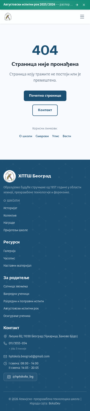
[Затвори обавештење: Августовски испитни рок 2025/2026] (84, 4)
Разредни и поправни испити (23, 301)
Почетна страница (45, 96)
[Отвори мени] (82, 16)
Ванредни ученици (16, 294)
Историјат (10, 208)
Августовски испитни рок (21, 308)
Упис (55, 136)
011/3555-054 (18, 343)
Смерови (42, 136)
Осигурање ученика (16, 316)
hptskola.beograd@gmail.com (29, 356)
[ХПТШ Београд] (7, 16)
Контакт (45, 110)
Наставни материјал (17, 265)
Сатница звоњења (15, 286)
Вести (67, 136)
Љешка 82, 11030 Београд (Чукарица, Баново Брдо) (43, 336)
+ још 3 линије (17, 349)
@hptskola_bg (22, 376)
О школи (25, 136)
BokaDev (54, 403)
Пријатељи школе (15, 230)
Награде (9, 222)
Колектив (9, 215)
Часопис (9, 258)
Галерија (9, 251)
